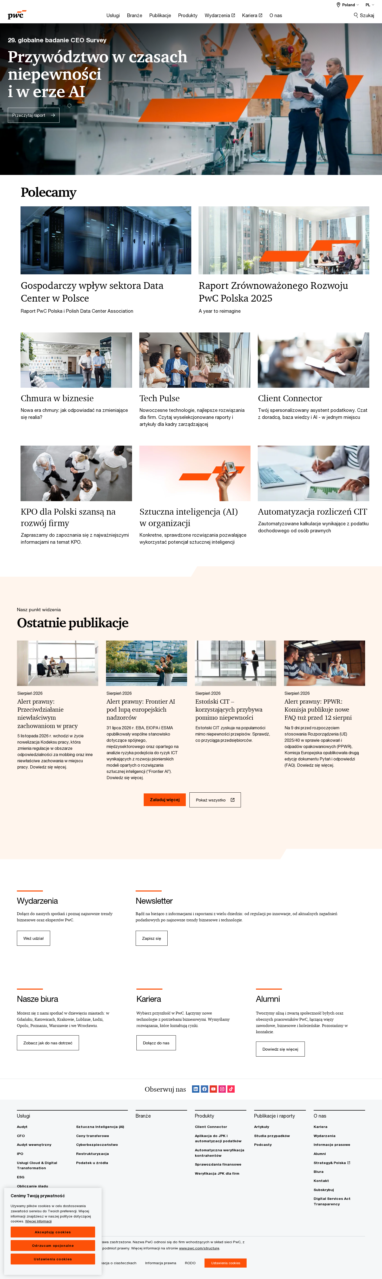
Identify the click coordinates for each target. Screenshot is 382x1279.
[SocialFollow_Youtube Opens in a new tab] (213, 1089)
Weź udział (33, 938)
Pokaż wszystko (211, 799)
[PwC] (17, 13)
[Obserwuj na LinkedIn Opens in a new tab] (195, 1089)
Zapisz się (151, 938)
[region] (53, 1231)
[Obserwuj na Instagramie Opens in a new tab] (222, 1089)
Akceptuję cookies (53, 1232)
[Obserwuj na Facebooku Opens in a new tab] (204, 1089)
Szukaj (367, 15)
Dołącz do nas (156, 1042)
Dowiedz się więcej (280, 1048)
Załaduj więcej (165, 799)
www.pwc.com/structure (199, 1248)
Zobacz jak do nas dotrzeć (48, 1042)
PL (368, 5)
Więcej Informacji (38, 1221)
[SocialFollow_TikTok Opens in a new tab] (231, 1089)
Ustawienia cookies (53, 1259)
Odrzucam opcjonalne (53, 1245)
